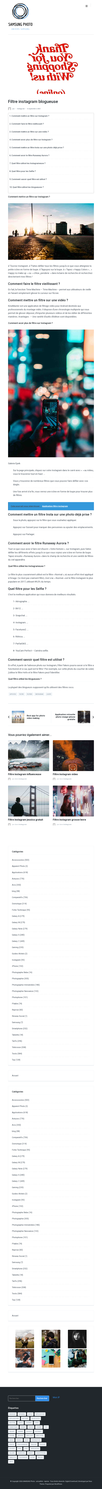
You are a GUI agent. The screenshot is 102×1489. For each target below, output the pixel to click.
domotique (13, 1427)
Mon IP (56, 1397)
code (37, 1423)
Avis (14, 885)
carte (20, 1423)
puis (26, 1449)
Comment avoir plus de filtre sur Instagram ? (31, 139)
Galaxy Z (15, 941)
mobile (19, 1440)
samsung (21, 1453)
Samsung (16, 1022)
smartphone (41, 1453)
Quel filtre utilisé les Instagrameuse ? (28, 163)
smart (30, 1453)
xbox (11, 1461)
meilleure (39, 1436)
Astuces (15, 879)
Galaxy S (15, 935)
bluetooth (36, 1418)
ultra (32, 1457)
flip (46, 1427)
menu (11, 1440)
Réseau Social (18, 1016)
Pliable (15, 1003)
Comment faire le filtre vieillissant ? (27, 124)
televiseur (23, 1457)
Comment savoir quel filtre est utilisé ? (29, 179)
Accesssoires (18, 860)
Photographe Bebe (20, 972)
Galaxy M (16, 922)
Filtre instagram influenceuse (24, 774)
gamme (20, 1431)
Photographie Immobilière (23, 985)
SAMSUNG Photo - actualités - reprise (36, 1481)
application (40, 1414)
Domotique (17, 903)
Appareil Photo (18, 866)
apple (30, 1414)
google (29, 1431)
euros (31, 1427)
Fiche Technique (19, 910)
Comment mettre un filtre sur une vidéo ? (30, 132)
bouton (12, 1423)
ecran (23, 1427)
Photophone (17, 997)
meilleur (29, 1436)
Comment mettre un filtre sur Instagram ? (30, 116)
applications (14, 1418)
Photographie (18, 978)
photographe (22, 1444)
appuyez (13, 694)
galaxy (12, 1431)
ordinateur (36, 1440)
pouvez (12, 1449)
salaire (12, 1453)
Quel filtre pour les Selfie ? (23, 171)
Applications (17, 872)
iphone (11, 1436)
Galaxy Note (17, 929)
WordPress (58, 1484)
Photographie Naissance (22, 991)
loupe (49, 694)
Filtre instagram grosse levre (69, 819)
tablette (12, 1457)
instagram (39, 694)
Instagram (21, 109)
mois (26, 1440)
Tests (14, 1053)
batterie (25, 1418)
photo (11, 1444)
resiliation (35, 1449)
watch (40, 1457)
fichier (38, 1427)
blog (14, 891)
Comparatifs (17, 897)
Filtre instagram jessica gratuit (25, 819)
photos (33, 1444)
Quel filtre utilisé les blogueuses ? (28, 187)
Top (13, 1060)
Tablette (15, 1035)
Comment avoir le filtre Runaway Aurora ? (30, 155)
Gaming (15, 947)
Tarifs (14, 1041)
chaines (29, 1423)
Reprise (15, 1010)
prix (19, 1449)
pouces (42, 1444)
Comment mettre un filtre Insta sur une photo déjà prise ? (37, 147)
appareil (22, 1414)
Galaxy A (15, 916)
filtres (29, 694)
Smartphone (17, 1028)
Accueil (15, 1075)
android (12, 1414)
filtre (21, 694)
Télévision (16, 1047)
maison (20, 1436)
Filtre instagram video (65, 774)
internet (38, 1431)
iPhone (15, 966)
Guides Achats (18, 953)
